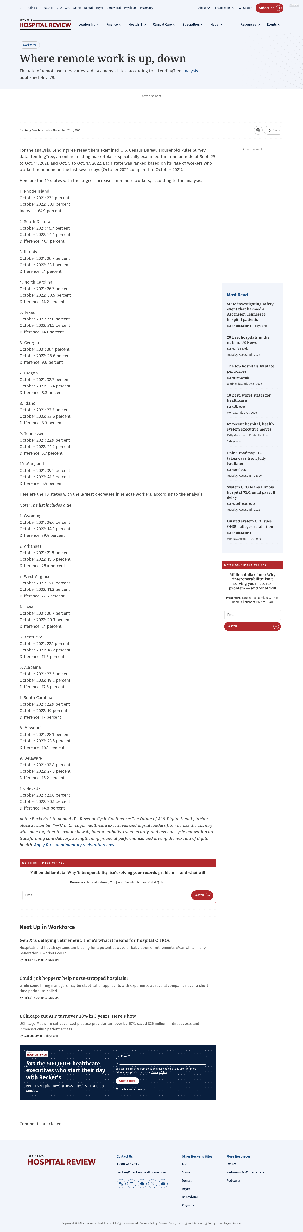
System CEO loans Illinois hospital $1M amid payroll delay (251, 492)
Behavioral (114, 8)
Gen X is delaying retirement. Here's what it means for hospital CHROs (95, 940)
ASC (67, 8)
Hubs (214, 24)
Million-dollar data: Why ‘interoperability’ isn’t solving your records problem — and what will (117, 872)
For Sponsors (222, 8)
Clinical (33, 8)
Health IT (47, 8)
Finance (112, 24)
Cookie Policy (167, 1223)
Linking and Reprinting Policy (196, 1223)
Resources (248, 24)
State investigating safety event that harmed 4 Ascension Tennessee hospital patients (250, 311)
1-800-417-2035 (128, 1164)
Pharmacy (146, 8)
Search (247, 8)
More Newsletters (129, 1089)
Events (272, 24)
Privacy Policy (159, 1072)
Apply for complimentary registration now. (74, 844)
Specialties (191, 24)
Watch (199, 895)
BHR (22, 8)
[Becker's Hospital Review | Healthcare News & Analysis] (45, 24)
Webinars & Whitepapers (245, 1172)
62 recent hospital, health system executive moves (250, 426)
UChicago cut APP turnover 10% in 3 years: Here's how (78, 1016)
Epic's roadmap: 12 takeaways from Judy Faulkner (246, 458)
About (202, 8)
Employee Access (230, 1223)
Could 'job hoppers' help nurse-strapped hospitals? (74, 978)
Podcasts (233, 1181)
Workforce (30, 45)
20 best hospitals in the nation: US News (248, 340)
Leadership (87, 24)
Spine (77, 8)
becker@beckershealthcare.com (141, 1172)
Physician (130, 8)
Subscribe (266, 8)
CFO (59, 8)
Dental (88, 8)
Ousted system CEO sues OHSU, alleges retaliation (250, 524)
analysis (190, 71)
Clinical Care (162, 24)
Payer (99, 8)
